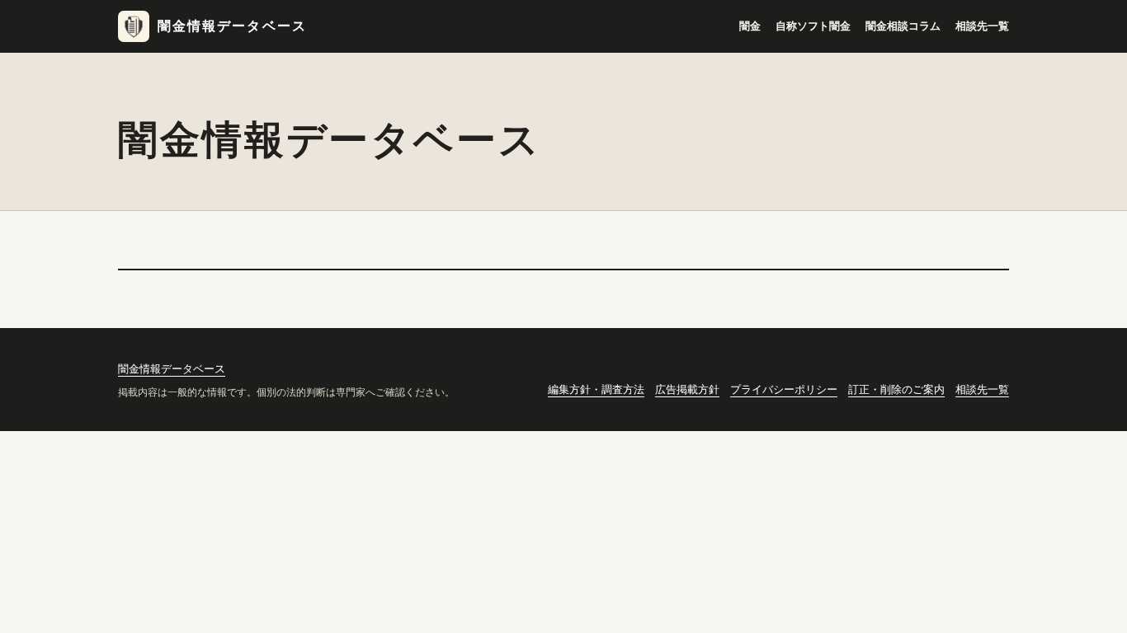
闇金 (750, 26)
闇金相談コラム (903, 26)
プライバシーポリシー (783, 389)
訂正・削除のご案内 (896, 389)
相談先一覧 (982, 26)
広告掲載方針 (687, 389)
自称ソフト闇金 (813, 26)
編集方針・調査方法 (596, 389)
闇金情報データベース (232, 26)
